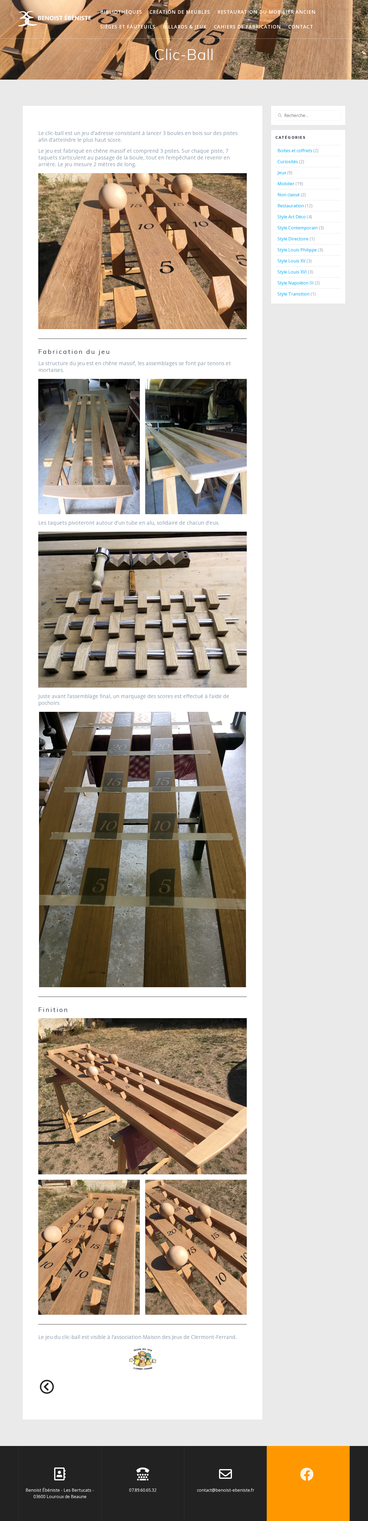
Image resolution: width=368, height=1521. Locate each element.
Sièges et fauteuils (127, 26)
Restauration (290, 206)
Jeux (281, 173)
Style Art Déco (291, 217)
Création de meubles (180, 12)
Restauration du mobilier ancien (266, 12)
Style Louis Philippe (297, 250)
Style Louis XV (291, 261)
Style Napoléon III (295, 283)
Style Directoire (292, 239)
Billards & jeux (185, 26)
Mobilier (285, 184)
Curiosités (287, 162)
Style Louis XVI (292, 272)
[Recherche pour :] (308, 115)
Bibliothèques (121, 12)
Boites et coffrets (294, 151)
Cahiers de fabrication (247, 26)
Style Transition (293, 294)
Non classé (288, 195)
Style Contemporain (297, 228)
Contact (300, 26)
